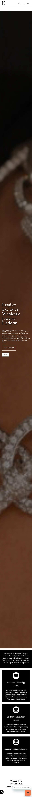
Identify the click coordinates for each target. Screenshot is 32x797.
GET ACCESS (9, 348)
